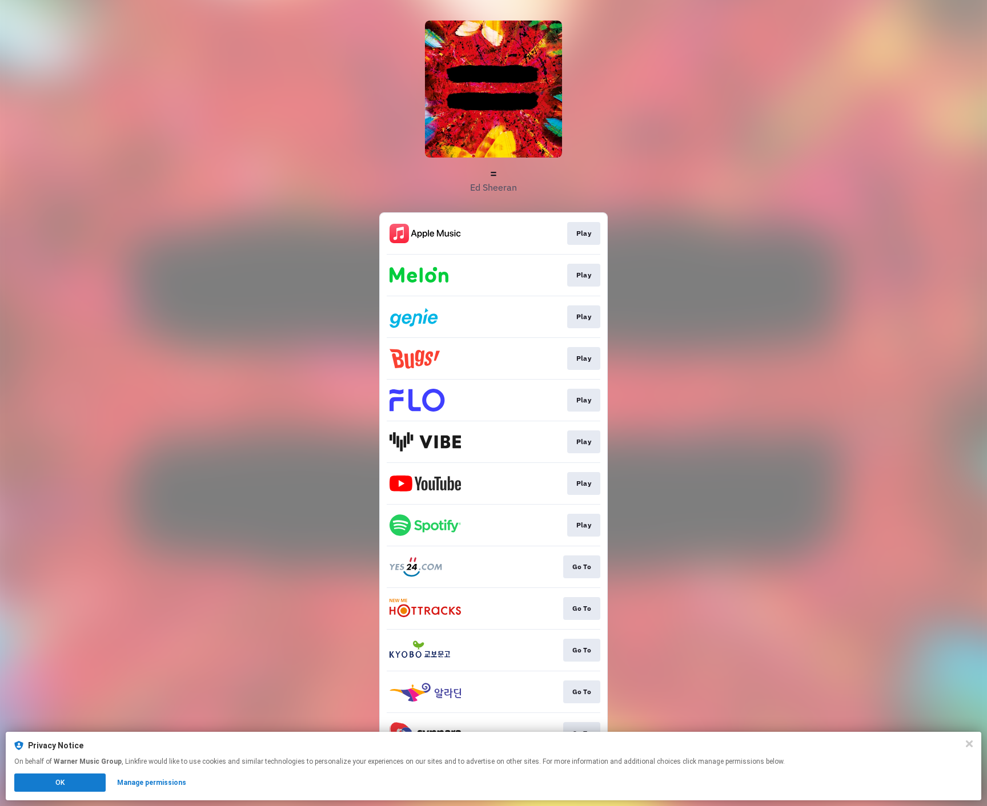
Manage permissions (151, 783)
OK (60, 783)
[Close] (969, 744)
